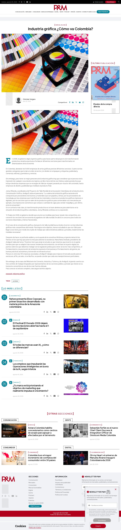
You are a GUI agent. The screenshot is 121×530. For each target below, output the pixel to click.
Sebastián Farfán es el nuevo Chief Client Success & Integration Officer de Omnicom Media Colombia (104, 432)
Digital (56, 12)
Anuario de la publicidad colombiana (62, 484)
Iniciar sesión (99, 2)
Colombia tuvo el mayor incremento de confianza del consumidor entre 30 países (42, 458)
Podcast (67, 12)
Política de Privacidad (62, 492)
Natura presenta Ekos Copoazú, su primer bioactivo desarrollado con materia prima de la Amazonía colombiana (27, 302)
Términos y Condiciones (63, 490)
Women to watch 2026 (89, 12)
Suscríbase (110, 2)
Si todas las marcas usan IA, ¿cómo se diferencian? (31, 346)
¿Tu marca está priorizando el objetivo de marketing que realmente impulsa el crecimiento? (30, 388)
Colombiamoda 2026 (97, 452)
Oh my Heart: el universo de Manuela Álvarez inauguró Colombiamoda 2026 (103, 458)
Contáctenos (59, 487)
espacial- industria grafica (15, 274)
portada (15, 281)
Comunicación (19, 12)
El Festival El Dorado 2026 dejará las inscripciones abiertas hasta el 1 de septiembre (31, 326)
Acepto (98, 526)
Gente (61, 12)
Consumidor (36, 12)
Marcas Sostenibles (47, 12)
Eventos (78, 12)
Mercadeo (28, 12)
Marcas (31, 425)
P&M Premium (103, 12)
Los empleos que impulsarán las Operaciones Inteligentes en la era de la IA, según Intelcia (30, 366)
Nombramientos (96, 425)
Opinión (73, 12)
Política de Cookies (35, 528)
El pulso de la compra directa (102, 105)
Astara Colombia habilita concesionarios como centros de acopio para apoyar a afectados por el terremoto (42, 432)
